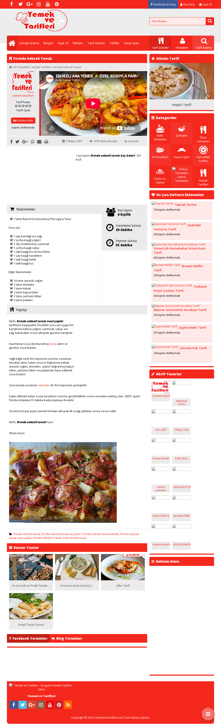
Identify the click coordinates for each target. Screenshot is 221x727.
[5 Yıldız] (30, 105)
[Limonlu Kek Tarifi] (165, 347)
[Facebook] (11, 4)
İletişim (48, 43)
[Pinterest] (57, 4)
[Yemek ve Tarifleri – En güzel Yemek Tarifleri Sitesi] (41, 29)
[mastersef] (181, 384)
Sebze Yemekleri (181, 179)
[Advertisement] (41, 176)
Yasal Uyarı (131, 43)
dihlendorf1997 (183, 487)
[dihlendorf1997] (181, 470)
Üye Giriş (188, 4)
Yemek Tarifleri (41, 67)
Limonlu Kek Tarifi (193, 348)
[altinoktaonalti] (161, 392)
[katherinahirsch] (161, 527)
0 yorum (133, 141)
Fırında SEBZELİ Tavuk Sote (50, 538)
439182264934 (182, 544)
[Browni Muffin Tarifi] (166, 265)
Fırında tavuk (78, 538)
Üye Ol (207, 4)
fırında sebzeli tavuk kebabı (100, 534)
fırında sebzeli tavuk (26, 534)
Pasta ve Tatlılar (160, 180)
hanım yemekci (160, 488)
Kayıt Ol (63, 43)
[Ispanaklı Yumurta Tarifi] (169, 224)
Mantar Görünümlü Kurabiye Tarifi (180, 310)
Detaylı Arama (29, 43)
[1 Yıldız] (16, 105)
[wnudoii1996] (181, 499)
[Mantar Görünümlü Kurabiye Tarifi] (176, 306)
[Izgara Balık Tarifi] (164, 326)
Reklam (78, 43)
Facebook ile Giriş (164, 4)
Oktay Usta (181, 430)
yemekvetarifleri (23, 95)
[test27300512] (161, 499)
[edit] (181, 441)
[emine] (161, 441)
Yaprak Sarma (185, 205)
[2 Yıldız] (19, 105)
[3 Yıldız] (23, 105)
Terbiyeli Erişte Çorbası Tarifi (180, 288)
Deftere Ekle (25, 120)
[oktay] (181, 413)
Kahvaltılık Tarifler (203, 159)
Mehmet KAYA (181, 402)
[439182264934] (181, 527)
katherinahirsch (163, 544)
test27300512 (161, 516)
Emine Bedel (161, 458)
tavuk (53, 344)
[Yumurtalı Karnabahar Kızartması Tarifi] (179, 244)
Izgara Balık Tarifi (192, 327)
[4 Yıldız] (26, 105)
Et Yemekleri (22, 67)
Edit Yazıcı (181, 458)
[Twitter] (20, 4)
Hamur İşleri (181, 157)
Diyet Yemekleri (203, 139)
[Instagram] (39, 4)
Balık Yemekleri (160, 137)
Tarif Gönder (96, 43)
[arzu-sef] (161, 413)
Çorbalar (181, 135)
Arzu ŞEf (160, 430)
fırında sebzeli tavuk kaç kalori (61, 534)
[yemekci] (161, 470)
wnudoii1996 (181, 516)
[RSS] (68, 705)
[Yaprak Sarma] (163, 203)
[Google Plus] (29, 4)
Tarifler (114, 43)
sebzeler (44, 385)
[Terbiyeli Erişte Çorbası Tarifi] (172, 285)
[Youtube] (48, 4)
